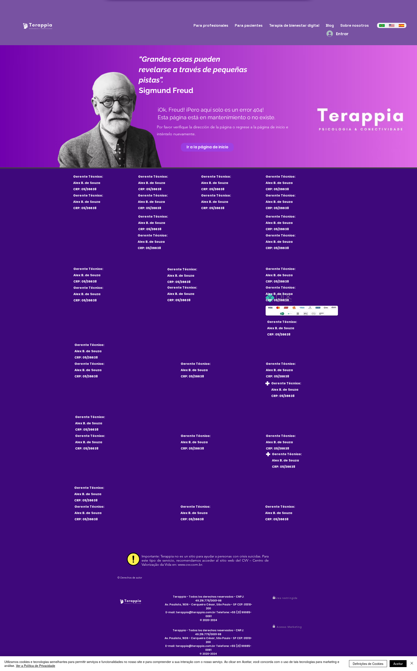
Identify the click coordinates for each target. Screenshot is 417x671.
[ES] (401, 25)
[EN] (392, 25)
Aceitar (398, 663)
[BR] (382, 25)
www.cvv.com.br (190, 564)
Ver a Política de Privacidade (35, 665)
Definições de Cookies (368, 663)
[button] (287, 598)
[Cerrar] (411, 664)
